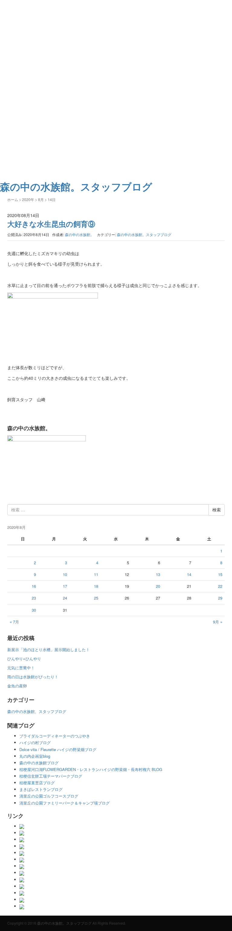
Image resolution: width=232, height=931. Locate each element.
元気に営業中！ (21, 667)
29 (220, 598)
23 (34, 598)
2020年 (28, 199)
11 (96, 574)
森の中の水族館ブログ (39, 763)
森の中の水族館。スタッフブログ (144, 234)
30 (34, 610)
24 (65, 598)
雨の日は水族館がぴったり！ (32, 677)
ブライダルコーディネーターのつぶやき (54, 736)
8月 (41, 199)
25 (96, 598)
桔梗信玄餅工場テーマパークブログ (50, 776)
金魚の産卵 (17, 686)
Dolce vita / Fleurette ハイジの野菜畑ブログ (57, 749)
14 (189, 574)
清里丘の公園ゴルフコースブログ (48, 796)
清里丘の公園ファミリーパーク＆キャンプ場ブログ (64, 803)
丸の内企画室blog (34, 756)
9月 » (217, 622)
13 (158, 574)
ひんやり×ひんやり (24, 658)
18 (96, 586)
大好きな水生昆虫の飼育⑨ (51, 224)
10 (65, 574)
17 (65, 586)
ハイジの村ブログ (35, 742)
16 (34, 586)
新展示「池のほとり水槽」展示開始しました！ (48, 649)
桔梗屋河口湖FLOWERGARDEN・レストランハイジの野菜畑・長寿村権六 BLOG (90, 769)
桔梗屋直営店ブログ (37, 782)
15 (220, 574)
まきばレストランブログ (41, 789)
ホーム (12, 199)
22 (220, 586)
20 (158, 586)
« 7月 (14, 622)
